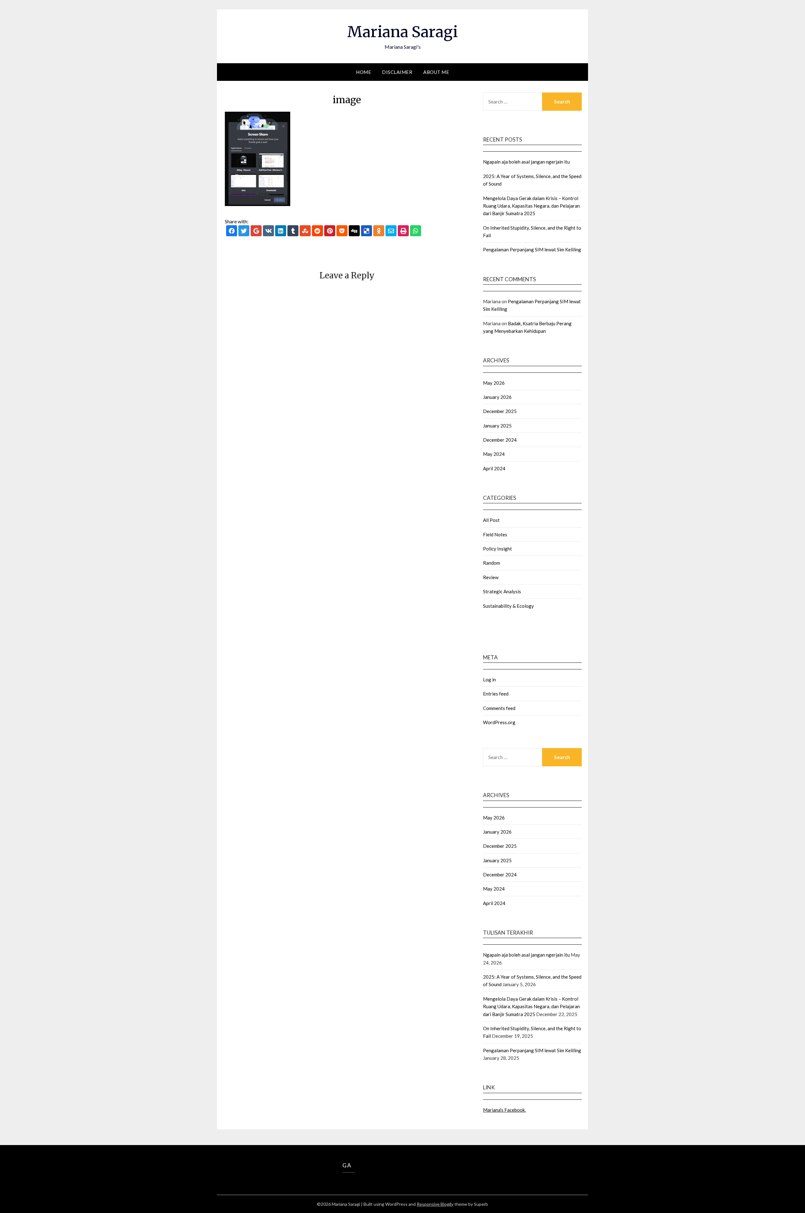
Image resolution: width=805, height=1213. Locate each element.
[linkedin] (280, 231)
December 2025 (500, 411)
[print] (403, 231)
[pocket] (341, 231)
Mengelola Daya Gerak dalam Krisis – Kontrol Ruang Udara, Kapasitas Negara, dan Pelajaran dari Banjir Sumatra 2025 (531, 205)
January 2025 (497, 425)
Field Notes (495, 534)
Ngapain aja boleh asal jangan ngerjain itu (526, 162)
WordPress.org (499, 722)
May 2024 (494, 454)
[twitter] (243, 231)
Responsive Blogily (435, 1204)
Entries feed (495, 693)
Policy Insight (497, 548)
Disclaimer (397, 72)
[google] (256, 231)
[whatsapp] (415, 231)
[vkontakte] (268, 231)
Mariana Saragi (402, 31)
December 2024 (500, 440)
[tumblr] (292, 231)
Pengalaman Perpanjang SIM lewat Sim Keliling (532, 249)
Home (363, 72)
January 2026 (497, 397)
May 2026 (494, 383)
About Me (436, 72)
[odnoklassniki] (378, 231)
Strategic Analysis (502, 591)
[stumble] (305, 231)
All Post (491, 520)
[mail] (391, 231)
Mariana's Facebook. (504, 1110)
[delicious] (366, 231)
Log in (489, 679)
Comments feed (499, 708)
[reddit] (317, 231)
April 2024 (494, 468)
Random (491, 563)
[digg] (354, 231)
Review (490, 577)
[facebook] (231, 231)
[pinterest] (329, 231)
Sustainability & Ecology (508, 606)
